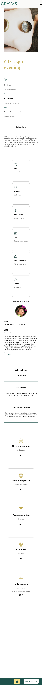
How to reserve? (31, 681)
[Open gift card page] (17, 681)
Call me (8, 354)
